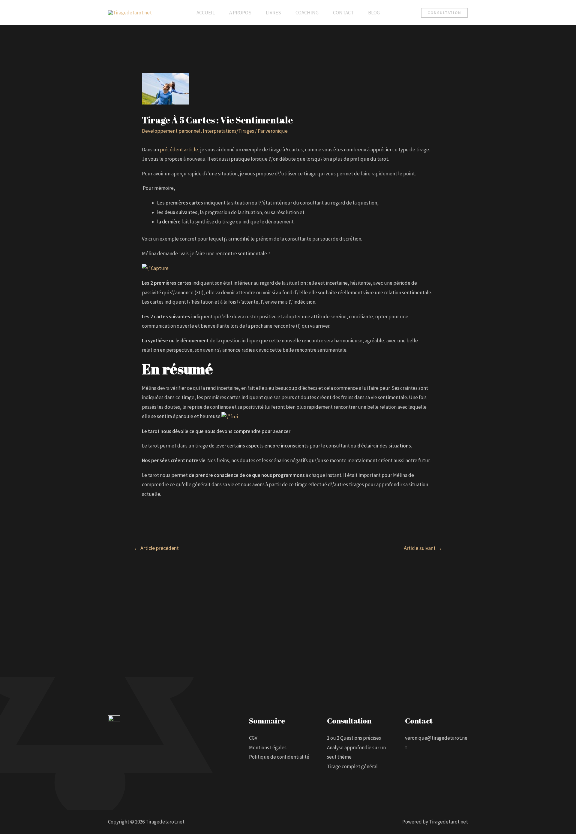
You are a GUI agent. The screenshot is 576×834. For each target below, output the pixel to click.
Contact (343, 12)
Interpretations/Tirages (228, 131)
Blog (374, 12)
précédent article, (180, 149)
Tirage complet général (352, 766)
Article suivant (423, 547)
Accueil (205, 12)
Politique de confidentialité (279, 757)
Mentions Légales (267, 747)
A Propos (240, 12)
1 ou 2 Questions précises (354, 738)
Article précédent (156, 547)
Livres (273, 12)
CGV (253, 738)
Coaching (307, 12)
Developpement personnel (171, 131)
